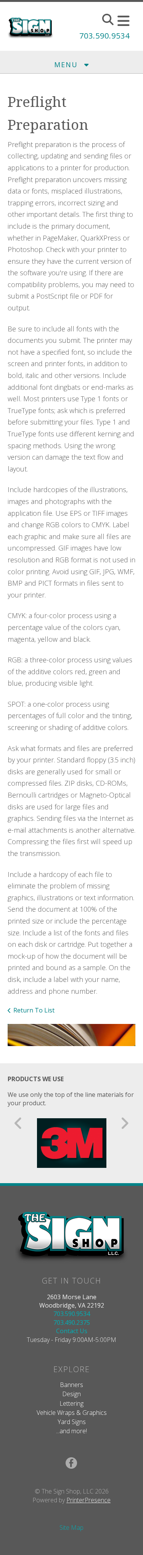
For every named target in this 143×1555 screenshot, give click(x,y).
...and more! (71, 1431)
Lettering (71, 1403)
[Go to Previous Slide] (18, 1123)
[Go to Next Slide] (124, 1123)
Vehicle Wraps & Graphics (72, 1412)
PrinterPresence (88, 1500)
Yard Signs (72, 1422)
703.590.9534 (104, 36)
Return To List (34, 1010)
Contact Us (71, 1331)
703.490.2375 (71, 1322)
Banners (71, 1385)
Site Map (71, 1527)
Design (71, 1394)
